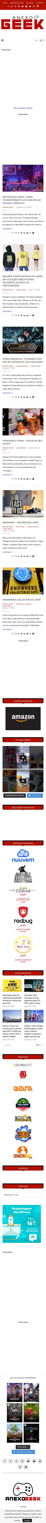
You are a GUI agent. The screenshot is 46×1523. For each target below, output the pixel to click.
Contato (39, 3)
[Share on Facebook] (15, 233)
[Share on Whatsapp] (30, 233)
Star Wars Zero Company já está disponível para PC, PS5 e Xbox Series (32, 999)
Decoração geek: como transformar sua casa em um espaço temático (22, 200)
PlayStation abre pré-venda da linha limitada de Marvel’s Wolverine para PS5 (12, 999)
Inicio (5, 3)
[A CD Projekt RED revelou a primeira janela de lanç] (31, 1433)
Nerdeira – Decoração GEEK (21, 522)
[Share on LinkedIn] (24, 233)
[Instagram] (15, 6)
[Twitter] (11, 6)
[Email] (26, 6)
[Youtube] (22, 6)
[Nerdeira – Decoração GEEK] (23, 503)
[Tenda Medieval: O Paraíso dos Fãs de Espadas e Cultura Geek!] (23, 340)
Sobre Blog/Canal (17, 3)
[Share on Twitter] (19, 233)
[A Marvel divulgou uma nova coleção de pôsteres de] (14, 1412)
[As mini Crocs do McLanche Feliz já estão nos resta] (31, 1412)
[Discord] (37, 6)
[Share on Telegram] (33, 233)
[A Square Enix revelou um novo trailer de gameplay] (31, 1392)
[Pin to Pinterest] (21, 233)
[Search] (36, 40)
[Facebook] (8, 6)
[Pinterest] (19, 6)
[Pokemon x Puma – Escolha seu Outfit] (23, 421)
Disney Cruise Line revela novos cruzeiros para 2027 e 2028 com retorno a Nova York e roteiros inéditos (12, 1031)
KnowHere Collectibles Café (22, 599)
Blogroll (30, 3)
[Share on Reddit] (27, 233)
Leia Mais (7, 229)
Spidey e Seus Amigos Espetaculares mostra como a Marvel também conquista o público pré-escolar (33, 1031)
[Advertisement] (23, 74)
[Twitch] (34, 6)
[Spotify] (30, 6)
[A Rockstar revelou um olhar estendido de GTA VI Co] (14, 1392)
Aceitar (27, 1520)
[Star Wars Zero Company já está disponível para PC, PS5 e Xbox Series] (33, 985)
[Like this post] (13, 233)
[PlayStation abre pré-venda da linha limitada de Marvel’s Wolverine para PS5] (12, 985)
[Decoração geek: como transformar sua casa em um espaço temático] (23, 178)
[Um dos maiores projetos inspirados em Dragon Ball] (14, 1433)
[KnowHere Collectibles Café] (23, 581)
